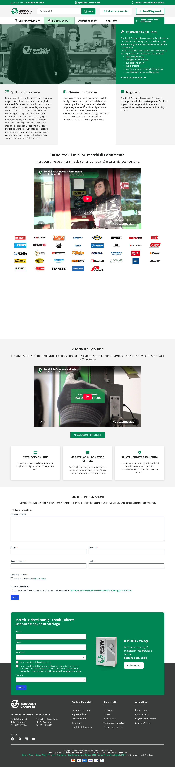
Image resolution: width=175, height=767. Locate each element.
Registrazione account (146, 718)
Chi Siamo (112, 20)
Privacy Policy (40, 578)
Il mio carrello (141, 714)
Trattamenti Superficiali (114, 723)
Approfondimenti (88, 20)
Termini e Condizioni (57, 755)
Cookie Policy (41, 755)
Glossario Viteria (80, 718)
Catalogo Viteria (143, 723)
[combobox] (59, 11)
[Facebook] (12, 739)
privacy (56, 666)
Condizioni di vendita (82, 727)
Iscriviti (21, 687)
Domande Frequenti (81, 710)
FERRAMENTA (60, 20)
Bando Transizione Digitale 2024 (111, 755)
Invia (15, 597)
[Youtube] (33, 739)
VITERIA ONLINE (28, 20)
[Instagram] (19, 739)
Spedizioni (77, 723)
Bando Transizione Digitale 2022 (82, 755)
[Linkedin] (26, 739)
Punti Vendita (109, 718)
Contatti (107, 714)
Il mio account (142, 710)
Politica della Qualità (113, 727)
